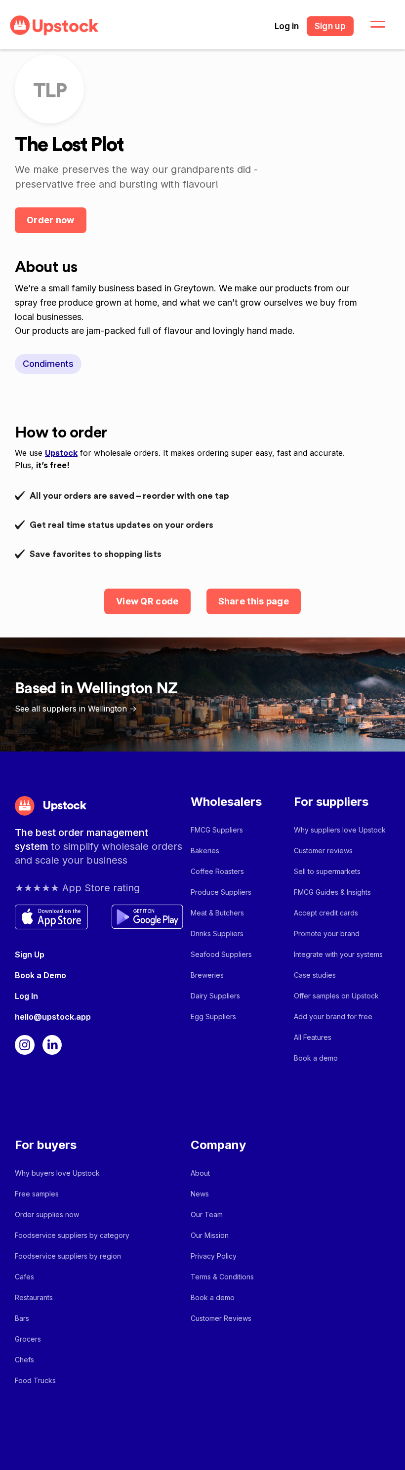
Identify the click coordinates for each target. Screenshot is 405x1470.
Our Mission (210, 1235)
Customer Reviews (221, 1318)
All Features (312, 1037)
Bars (22, 1318)
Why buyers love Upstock (57, 1173)
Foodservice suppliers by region (68, 1256)
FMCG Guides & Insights (332, 892)
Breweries (207, 975)
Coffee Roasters (217, 871)
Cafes (24, 1276)
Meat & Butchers (217, 913)
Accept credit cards (326, 913)
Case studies (315, 975)
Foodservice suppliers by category (72, 1235)
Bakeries (205, 850)
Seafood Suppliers (221, 954)
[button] (372, 25)
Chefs (24, 1359)
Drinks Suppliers (217, 933)
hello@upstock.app (53, 1017)
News (200, 1194)
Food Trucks (35, 1380)
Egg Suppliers (213, 1016)
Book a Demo (40, 975)
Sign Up (29, 954)
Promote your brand (327, 933)
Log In (26, 996)
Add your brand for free (333, 1016)
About (200, 1173)
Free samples (37, 1194)
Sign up (330, 26)
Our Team (207, 1214)
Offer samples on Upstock (336, 996)
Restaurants (34, 1297)
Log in (287, 26)
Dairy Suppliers (215, 996)
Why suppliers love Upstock (340, 830)
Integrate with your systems (338, 954)
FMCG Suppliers (217, 830)
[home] (54, 25)
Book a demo (316, 1058)
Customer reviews (323, 850)
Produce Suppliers (221, 892)
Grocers (28, 1339)
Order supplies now (47, 1214)
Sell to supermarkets (327, 871)
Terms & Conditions (222, 1276)
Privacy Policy (214, 1256)
